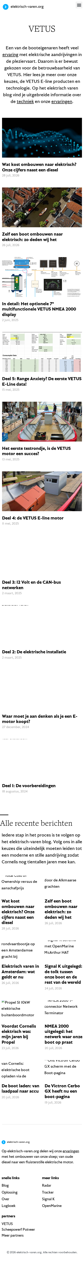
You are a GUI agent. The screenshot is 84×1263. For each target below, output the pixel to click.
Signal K (48, 1199)
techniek (25, 101)
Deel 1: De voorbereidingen (29, 785)
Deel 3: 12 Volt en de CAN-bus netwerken (31, 584)
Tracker (48, 1192)
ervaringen (61, 101)
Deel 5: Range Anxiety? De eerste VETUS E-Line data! (42, 381)
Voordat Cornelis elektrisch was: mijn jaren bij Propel (19, 1034)
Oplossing (10, 1192)
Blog (5, 1185)
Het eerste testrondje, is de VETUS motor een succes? (36, 450)
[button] (79, 5)
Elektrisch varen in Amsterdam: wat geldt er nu (20, 971)
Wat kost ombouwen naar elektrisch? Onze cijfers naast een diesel (39, 166)
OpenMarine (52, 1205)
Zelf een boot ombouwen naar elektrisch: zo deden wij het (32, 236)
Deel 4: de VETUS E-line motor (33, 518)
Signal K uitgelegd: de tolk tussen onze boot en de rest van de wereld (63, 974)
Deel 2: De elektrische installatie (34, 652)
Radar (46, 1185)
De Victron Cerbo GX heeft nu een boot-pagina (62, 1091)
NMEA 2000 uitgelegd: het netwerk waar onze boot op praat (63, 1034)
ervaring (10, 54)
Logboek (8, 1205)
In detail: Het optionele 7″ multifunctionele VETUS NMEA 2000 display (39, 309)
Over (5, 1199)
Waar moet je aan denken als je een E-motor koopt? (39, 718)
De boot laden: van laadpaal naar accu (20, 1088)
